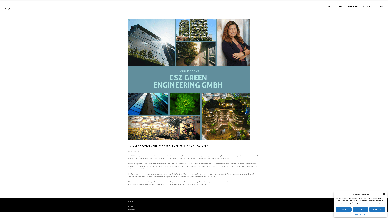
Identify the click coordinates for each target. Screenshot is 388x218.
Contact (130, 201)
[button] (384, 194)
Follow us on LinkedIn (134, 209)
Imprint (365, 214)
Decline (360, 209)
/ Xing (142, 209)
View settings (377, 209)
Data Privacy (358, 214)
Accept (343, 209)
